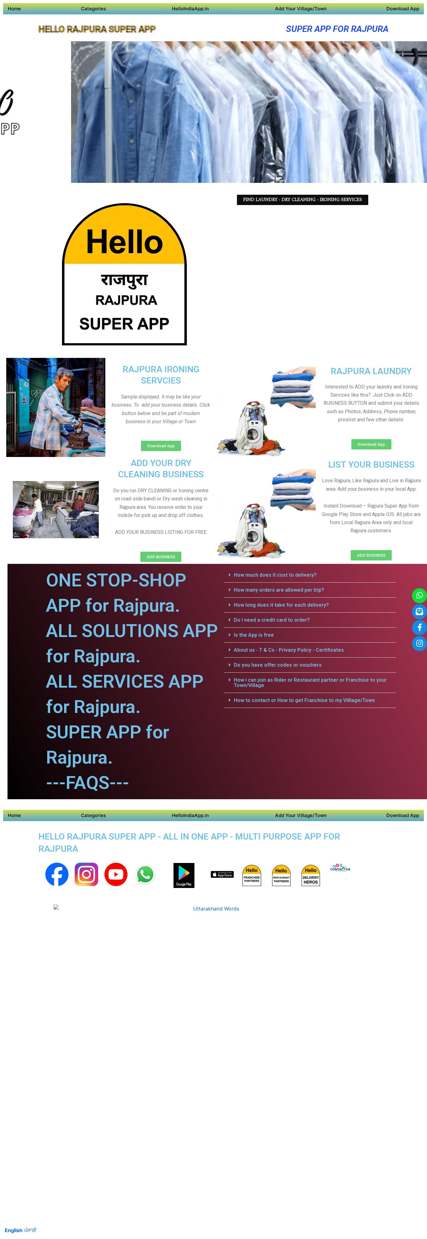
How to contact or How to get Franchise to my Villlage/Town (304, 700)
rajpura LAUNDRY (371, 371)
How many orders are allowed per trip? (279, 590)
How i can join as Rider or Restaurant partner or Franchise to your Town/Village (310, 682)
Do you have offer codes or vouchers (278, 665)
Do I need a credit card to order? (272, 620)
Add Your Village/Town (301, 9)
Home (14, 9)
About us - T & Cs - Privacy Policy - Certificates (289, 650)
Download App (402, 9)
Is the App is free (254, 635)
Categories (93, 9)
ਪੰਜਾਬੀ (30, 1230)
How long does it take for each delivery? (281, 605)
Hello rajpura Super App (97, 29)
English (14, 1230)
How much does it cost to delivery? (275, 575)
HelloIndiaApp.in (190, 9)
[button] (310, 575)
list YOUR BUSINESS (371, 464)
